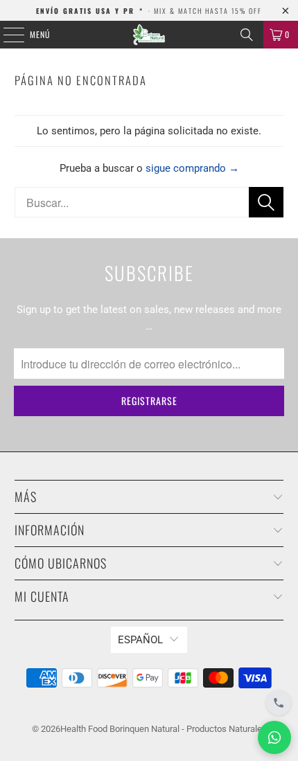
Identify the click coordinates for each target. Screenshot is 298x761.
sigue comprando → (192, 168)
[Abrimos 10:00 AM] (278, 702)
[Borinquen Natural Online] (149, 34)
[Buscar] (247, 34)
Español (140, 640)
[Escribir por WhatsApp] (274, 737)
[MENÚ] (6, 34)
